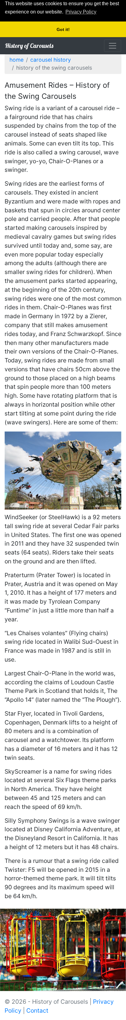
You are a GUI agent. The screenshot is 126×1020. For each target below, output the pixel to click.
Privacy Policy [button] (80, 11)
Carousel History (50, 59)
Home (16, 59)
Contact (37, 1010)
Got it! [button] (63, 29)
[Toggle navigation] (112, 46)
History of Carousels (29, 45)
